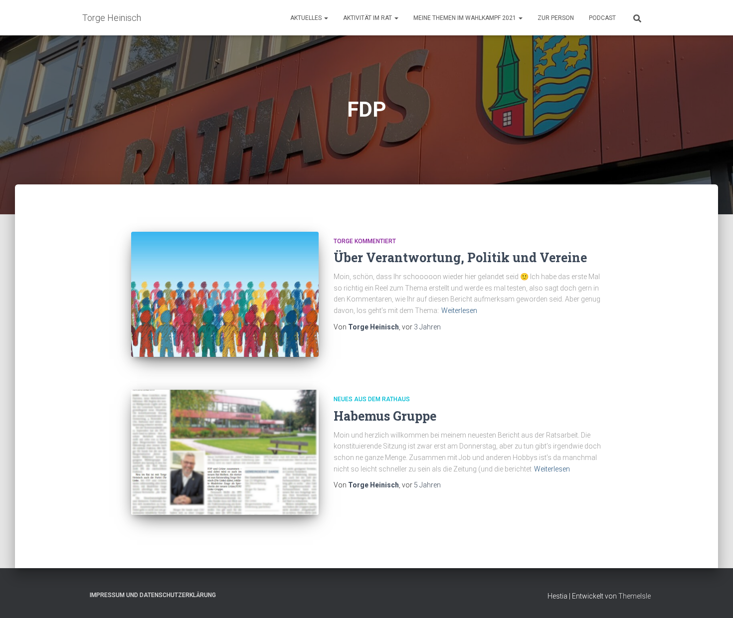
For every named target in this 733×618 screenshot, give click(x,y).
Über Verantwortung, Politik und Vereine (460, 257)
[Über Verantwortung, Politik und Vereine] (225, 294)
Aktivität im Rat (368, 17)
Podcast (602, 17)
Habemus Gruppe (385, 416)
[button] (325, 17)
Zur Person (556, 17)
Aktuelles (306, 17)
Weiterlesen (459, 310)
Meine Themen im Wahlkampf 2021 (465, 17)
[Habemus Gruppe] (225, 452)
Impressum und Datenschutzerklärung (153, 595)
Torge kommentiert (365, 241)
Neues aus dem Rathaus (372, 399)
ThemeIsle (634, 596)
